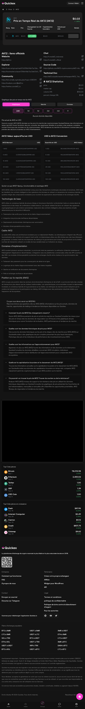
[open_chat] (79, 696)
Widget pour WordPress (54, 583)
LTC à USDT (62, 638)
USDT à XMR (35, 631)
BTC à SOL (6, 649)
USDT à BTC (34, 649)
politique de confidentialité (55, 601)
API (45, 587)
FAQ (3, 580)
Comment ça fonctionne (11, 576)
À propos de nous (9, 583)
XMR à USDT (63, 631)
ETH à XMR (62, 634)
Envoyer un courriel (9, 597)
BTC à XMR (6, 631)
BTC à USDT (34, 638)
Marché (43, 104)
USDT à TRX (34, 642)
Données (70, 104)
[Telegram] (45, 616)
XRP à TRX (34, 645)
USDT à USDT (7, 645)
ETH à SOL (6, 642)
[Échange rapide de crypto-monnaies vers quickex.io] (9, 3)
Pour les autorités (51, 611)
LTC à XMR (6, 634)
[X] (56, 616)
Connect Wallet (73, 3)
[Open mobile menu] (82, 3)
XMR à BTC (62, 642)
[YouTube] (51, 616)
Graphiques (16, 104)
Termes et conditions (52, 597)
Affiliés (47, 580)
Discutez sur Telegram (11, 601)
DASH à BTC (62, 645)
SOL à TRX (6, 638)
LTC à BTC (62, 649)
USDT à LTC (34, 634)
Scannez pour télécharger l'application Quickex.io (19, 615)
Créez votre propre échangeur (56, 576)
